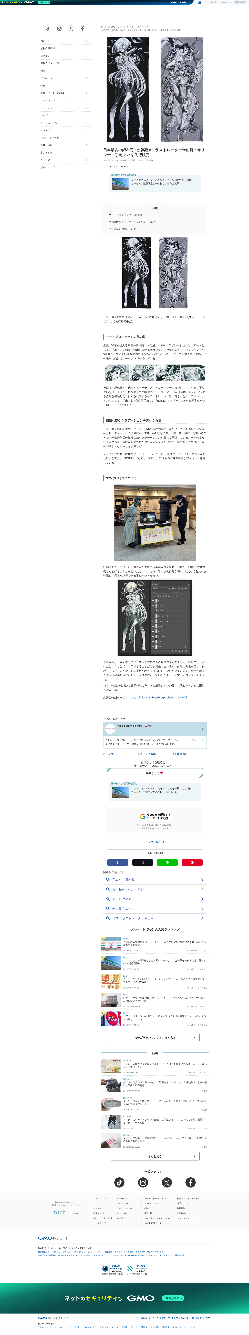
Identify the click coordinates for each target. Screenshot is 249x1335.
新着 (42, 70)
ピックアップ (47, 167)
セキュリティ (103, 1327)
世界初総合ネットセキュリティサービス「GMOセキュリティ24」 (65, 1252)
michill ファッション (198, 1072)
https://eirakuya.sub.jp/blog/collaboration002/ (158, 697)
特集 (42, 85)
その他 (192, 1327)
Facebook (180, 753)
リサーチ (133, 1327)
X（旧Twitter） (149, 753)
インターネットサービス (47, 1327)
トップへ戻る (153, 842)
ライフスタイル (48, 122)
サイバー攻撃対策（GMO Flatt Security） (128, 1255)
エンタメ (45, 130)
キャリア (45, 159)
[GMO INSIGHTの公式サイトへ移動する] (53, 1238)
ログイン (45, 55)
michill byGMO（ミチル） (113, 27)
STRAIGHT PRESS (119, 166)
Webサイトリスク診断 (124, 1252)
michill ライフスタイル (197, 950)
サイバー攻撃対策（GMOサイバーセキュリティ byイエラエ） (83, 1255)
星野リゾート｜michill (52, 92)
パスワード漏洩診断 (104, 1252)
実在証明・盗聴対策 (46, 1255)
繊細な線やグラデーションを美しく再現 (133, 222)
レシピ (44, 115)
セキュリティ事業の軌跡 (174, 1255)
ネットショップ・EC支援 (69, 1327)
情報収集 (143, 1327)
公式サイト (112, 753)
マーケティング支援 (119, 1327)
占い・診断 (46, 152)
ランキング (46, 78)
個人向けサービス (179, 1327)
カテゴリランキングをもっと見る (154, 1037)
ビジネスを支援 (89, 1327)
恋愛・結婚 (46, 145)
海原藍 (204, 1091)
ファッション (47, 100)
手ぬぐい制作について (124, 229)
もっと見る (155, 1156)
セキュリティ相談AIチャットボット (150, 1252)
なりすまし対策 (154, 1255)
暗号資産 (165, 1327)
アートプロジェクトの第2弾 (127, 214)
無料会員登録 (47, 48)
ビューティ (46, 107)
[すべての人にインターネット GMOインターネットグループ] (225, 2)
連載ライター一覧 (50, 63)
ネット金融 (155, 1327)
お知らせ (45, 40)
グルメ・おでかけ (50, 137)
